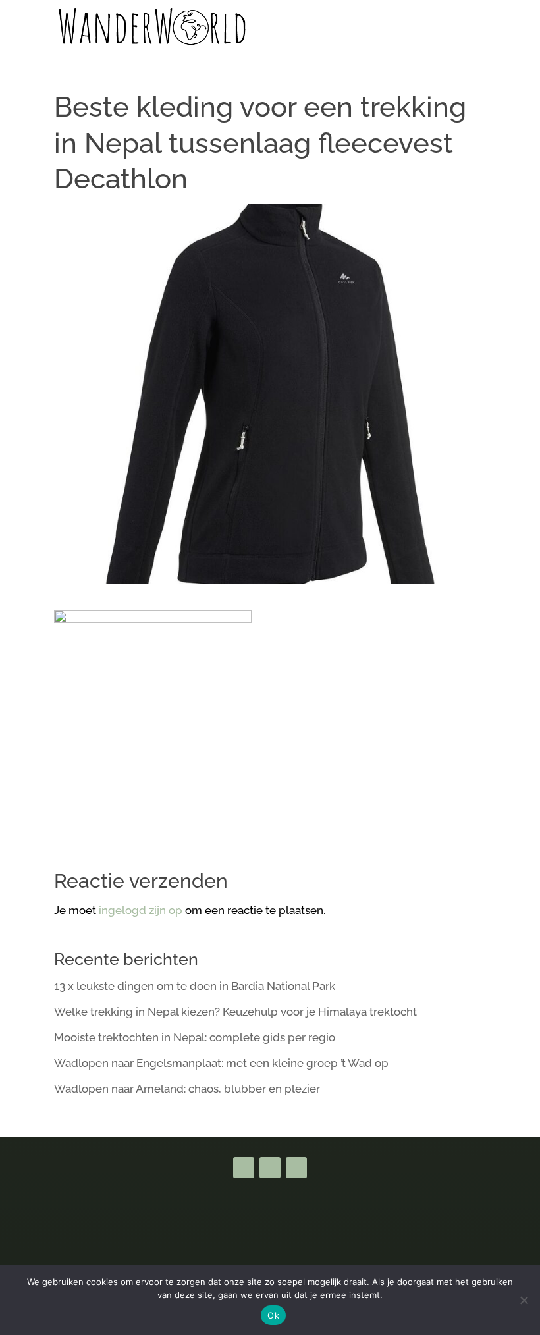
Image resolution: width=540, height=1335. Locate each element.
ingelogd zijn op (140, 910)
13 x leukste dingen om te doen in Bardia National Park (194, 986)
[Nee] (523, 1300)
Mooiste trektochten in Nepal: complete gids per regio (194, 1037)
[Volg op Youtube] (270, 1167)
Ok (273, 1315)
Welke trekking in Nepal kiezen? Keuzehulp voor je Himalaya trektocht (235, 1011)
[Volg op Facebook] (243, 1167)
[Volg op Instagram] (296, 1167)
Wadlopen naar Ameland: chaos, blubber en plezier (187, 1088)
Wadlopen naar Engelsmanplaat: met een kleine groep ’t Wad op (221, 1063)
